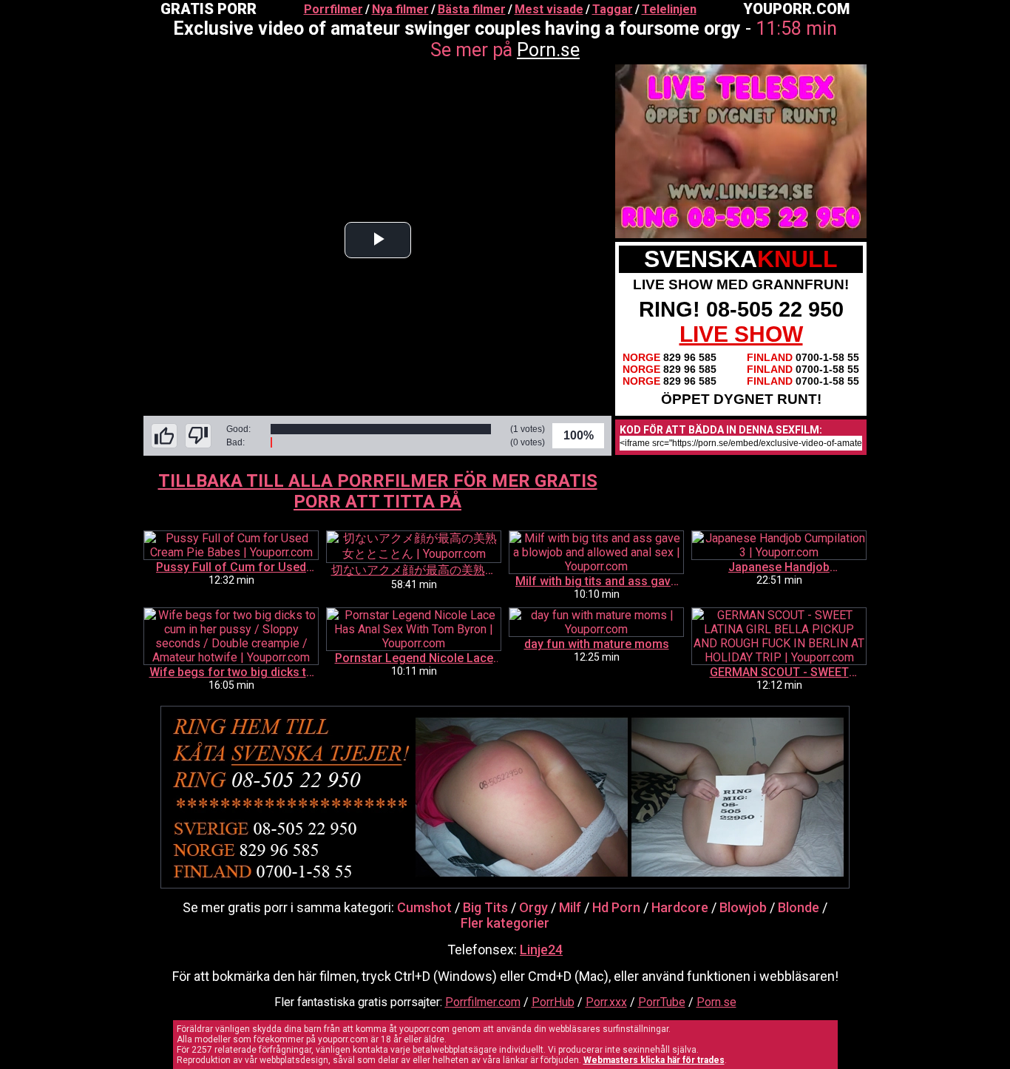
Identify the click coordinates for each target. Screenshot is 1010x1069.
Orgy (533, 907)
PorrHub (553, 1002)
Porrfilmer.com (483, 1002)
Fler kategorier (505, 923)
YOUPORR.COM (796, 9)
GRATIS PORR (208, 9)
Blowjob (743, 907)
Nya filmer (400, 9)
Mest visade (549, 9)
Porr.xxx (606, 1002)
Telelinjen (669, 9)
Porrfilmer (333, 9)
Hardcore (679, 907)
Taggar (612, 9)
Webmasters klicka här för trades (654, 1060)
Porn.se (548, 50)
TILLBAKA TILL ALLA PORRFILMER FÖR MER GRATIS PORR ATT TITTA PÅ (377, 491)
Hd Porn (616, 907)
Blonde (798, 907)
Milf (570, 907)
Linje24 (541, 949)
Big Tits (485, 907)
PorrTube (661, 1002)
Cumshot (424, 907)
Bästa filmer (472, 9)
